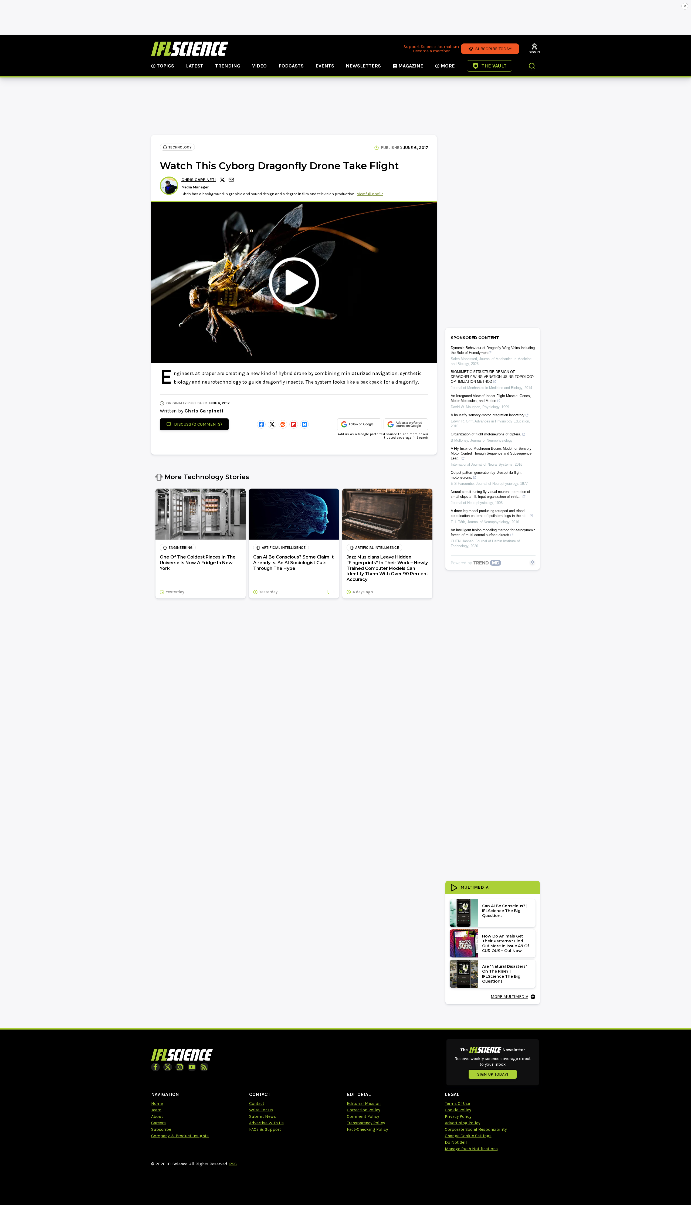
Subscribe (161, 1129)
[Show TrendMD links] (532, 562)
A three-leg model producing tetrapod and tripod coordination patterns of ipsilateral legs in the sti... (490, 513)
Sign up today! (492, 1074)
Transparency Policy (366, 1122)
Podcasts (291, 66)
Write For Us (261, 1109)
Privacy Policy (458, 1116)
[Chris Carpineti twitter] (223, 180)
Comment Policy (363, 1116)
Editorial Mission (364, 1103)
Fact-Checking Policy (367, 1129)
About (157, 1116)
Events (325, 66)
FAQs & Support (265, 1129)
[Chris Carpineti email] (232, 180)
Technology (180, 147)
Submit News (262, 1116)
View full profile (370, 194)
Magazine (410, 66)
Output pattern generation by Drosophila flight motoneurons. (486, 475)
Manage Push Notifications (471, 1148)
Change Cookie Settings (468, 1135)
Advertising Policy (462, 1122)
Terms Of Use (457, 1103)
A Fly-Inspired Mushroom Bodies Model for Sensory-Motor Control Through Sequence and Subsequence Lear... (492, 453)
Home (157, 1103)
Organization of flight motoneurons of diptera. (486, 434)
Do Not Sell (456, 1142)
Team (156, 1109)
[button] (532, 66)
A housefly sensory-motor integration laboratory (487, 415)
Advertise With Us (266, 1122)
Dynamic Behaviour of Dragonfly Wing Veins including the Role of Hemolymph (493, 350)
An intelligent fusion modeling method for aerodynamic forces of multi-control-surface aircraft (493, 532)
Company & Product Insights (180, 1135)
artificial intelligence (284, 548)
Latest (194, 66)
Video (259, 66)
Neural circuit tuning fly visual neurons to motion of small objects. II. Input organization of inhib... (490, 494)
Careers (158, 1122)
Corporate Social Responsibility (476, 1129)
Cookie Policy (458, 1109)
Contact (256, 1103)
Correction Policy (363, 1109)
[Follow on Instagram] (179, 1067)
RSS (233, 1163)
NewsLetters (363, 66)
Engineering (180, 548)
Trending (227, 66)
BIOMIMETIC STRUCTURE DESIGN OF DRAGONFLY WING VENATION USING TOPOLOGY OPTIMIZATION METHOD (492, 377)
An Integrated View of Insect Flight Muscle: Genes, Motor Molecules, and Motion (491, 398)
